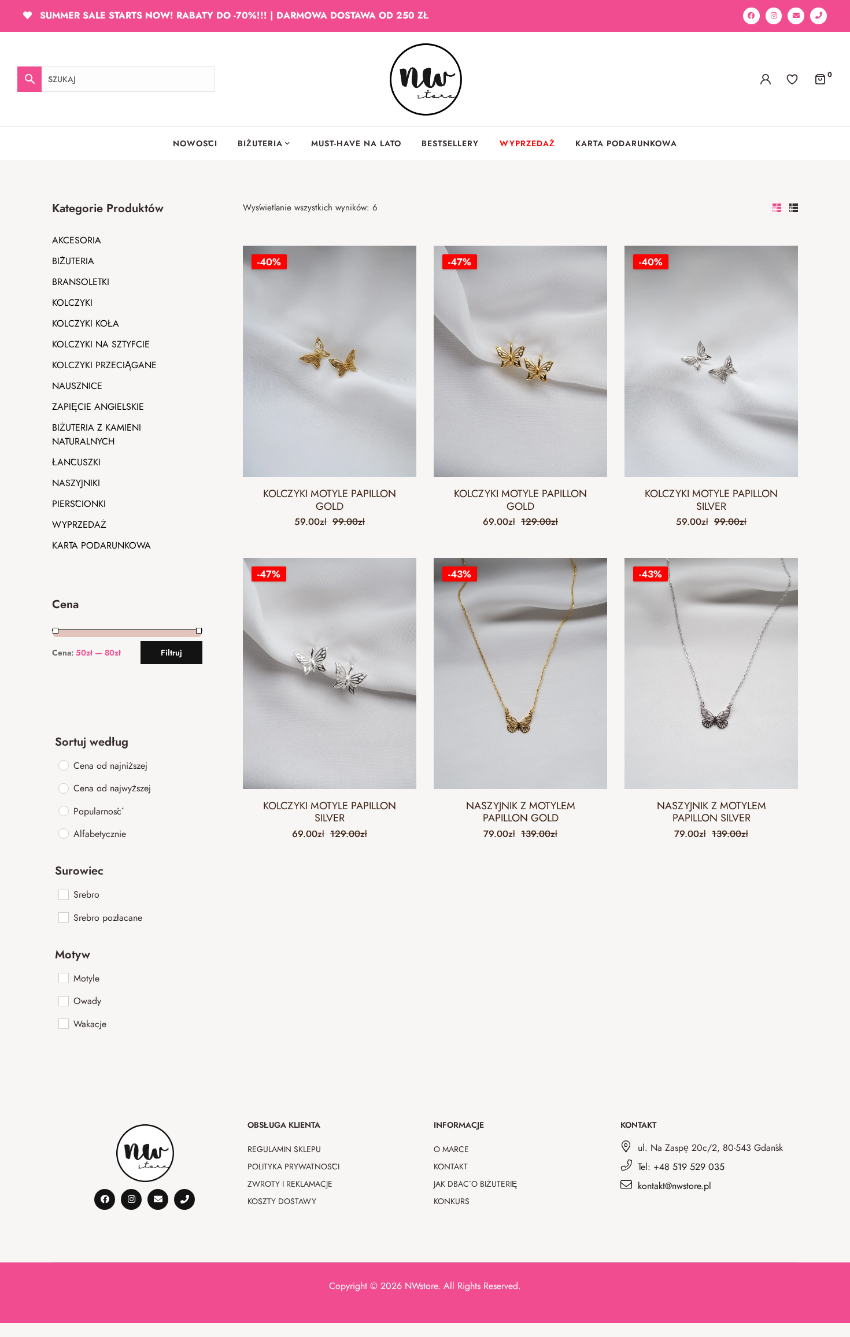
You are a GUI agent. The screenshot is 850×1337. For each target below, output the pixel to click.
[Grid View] (777, 207)
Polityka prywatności (293, 1166)
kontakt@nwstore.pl (674, 1185)
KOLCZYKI (72, 302)
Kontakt (451, 1166)
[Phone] (818, 16)
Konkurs (452, 1201)
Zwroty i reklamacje (289, 1184)
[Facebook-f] (751, 16)
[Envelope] (796, 16)
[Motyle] (63, 977)
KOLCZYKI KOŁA (85, 323)
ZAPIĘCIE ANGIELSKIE (98, 406)
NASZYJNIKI (76, 483)
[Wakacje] (63, 1023)
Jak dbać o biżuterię (475, 1184)
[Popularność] (63, 810)
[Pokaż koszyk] (820, 78)
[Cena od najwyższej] (63, 787)
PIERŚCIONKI (79, 503)
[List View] (793, 207)
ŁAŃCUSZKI (76, 462)
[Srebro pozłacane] (63, 916)
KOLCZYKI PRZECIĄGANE (104, 365)
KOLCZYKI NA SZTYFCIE (101, 344)
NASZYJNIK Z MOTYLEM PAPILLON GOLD (520, 812)
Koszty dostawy (281, 1201)
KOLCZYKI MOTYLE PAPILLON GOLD (329, 500)
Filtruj (171, 652)
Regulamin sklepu (284, 1149)
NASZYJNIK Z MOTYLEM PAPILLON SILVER (711, 812)
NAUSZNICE (77, 385)
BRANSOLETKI (80, 281)
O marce (451, 1149)
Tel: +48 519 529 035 (681, 1166)
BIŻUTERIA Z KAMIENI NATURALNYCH (96, 434)
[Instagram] (774, 16)
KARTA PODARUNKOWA (101, 545)
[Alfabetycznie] (63, 833)
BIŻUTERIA (73, 261)
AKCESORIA (76, 240)
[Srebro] (63, 894)
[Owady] (63, 1000)
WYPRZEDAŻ (79, 524)
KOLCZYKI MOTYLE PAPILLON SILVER (711, 500)
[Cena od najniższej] (63, 764)
